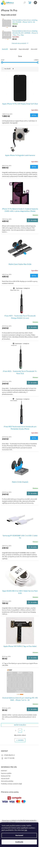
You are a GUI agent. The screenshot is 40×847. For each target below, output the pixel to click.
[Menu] (35, 3)
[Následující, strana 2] (20, 730)
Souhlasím (19, 842)
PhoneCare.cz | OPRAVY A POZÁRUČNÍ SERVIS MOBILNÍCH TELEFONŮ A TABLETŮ (19, 822)
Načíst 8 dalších (20, 725)
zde (26, 830)
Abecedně (34, 49)
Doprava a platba (6, 773)
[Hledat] (25, 3)
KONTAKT (4, 771)
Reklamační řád (5, 776)
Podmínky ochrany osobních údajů (11, 784)
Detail (34, 115)
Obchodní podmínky (7, 781)
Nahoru (21, 740)
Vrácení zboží (5, 779)
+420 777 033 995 (9, 758)
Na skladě (9, 69)
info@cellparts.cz (9, 755)
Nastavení (19, 835)
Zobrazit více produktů (19, 43)
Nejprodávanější (24, 49)
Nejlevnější (13, 49)
